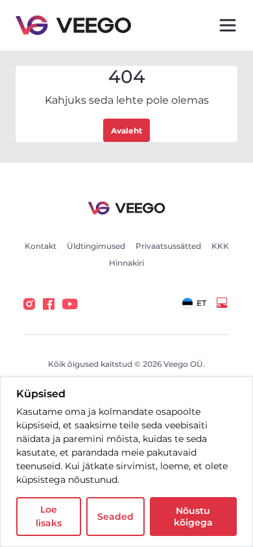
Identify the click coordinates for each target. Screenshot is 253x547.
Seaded (115, 516)
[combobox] (194, 303)
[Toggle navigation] (227, 25)
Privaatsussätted (168, 246)
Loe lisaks (49, 516)
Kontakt (40, 246)
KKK (220, 246)
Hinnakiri (126, 263)
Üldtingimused (96, 246)
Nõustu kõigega (193, 516)
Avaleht (126, 130)
